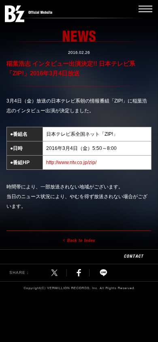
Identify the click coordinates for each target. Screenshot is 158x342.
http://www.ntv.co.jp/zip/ (71, 162)
